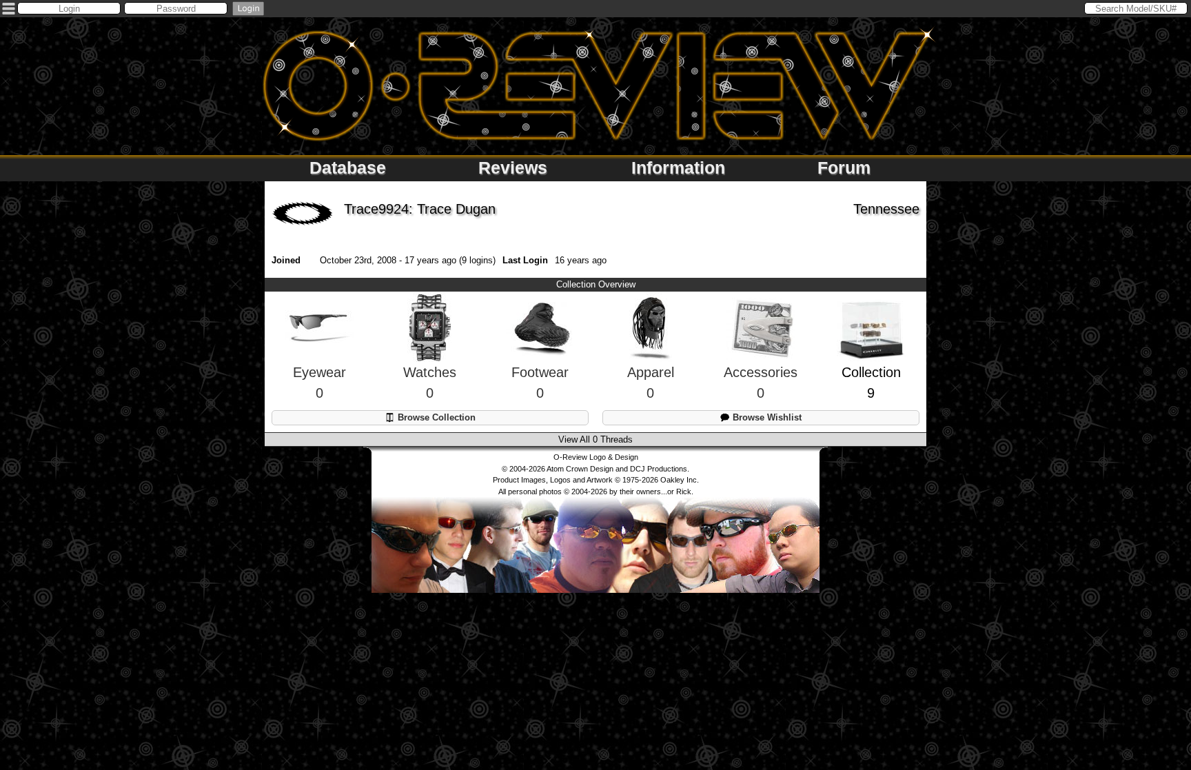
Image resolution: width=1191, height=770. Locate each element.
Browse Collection (435, 417)
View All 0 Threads (595, 439)
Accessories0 (760, 383)
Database (347, 167)
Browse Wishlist (766, 417)
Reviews (512, 167)
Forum (844, 167)
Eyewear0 (319, 383)
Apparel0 (650, 383)
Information (678, 167)
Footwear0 (540, 383)
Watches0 (429, 383)
